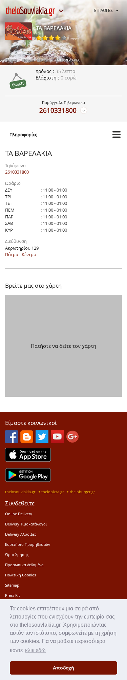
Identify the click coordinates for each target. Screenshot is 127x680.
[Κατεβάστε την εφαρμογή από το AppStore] (28, 459)
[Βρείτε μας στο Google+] (72, 440)
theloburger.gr (82, 491)
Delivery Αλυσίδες (20, 534)
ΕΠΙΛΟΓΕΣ (103, 10)
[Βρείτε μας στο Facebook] (11, 440)
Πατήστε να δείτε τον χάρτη (63, 345)
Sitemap (12, 585)
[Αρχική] (30, 11)
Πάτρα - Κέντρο (35, 59)
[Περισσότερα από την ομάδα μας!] (61, 10)
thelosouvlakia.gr (20, 491)
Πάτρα (11, 59)
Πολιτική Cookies (20, 574)
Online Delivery (18, 513)
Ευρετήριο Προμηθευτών (27, 544)
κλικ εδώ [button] (35, 650)
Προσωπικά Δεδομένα (24, 564)
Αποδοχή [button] (63, 667)
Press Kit (12, 595)
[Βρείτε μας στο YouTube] (57, 440)
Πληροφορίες (23, 134)
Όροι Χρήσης (16, 554)
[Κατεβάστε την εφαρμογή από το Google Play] (28, 479)
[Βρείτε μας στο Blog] (26, 440)
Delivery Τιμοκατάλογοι (26, 523)
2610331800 (58, 110)
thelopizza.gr (52, 491)
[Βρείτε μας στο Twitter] (42, 440)
